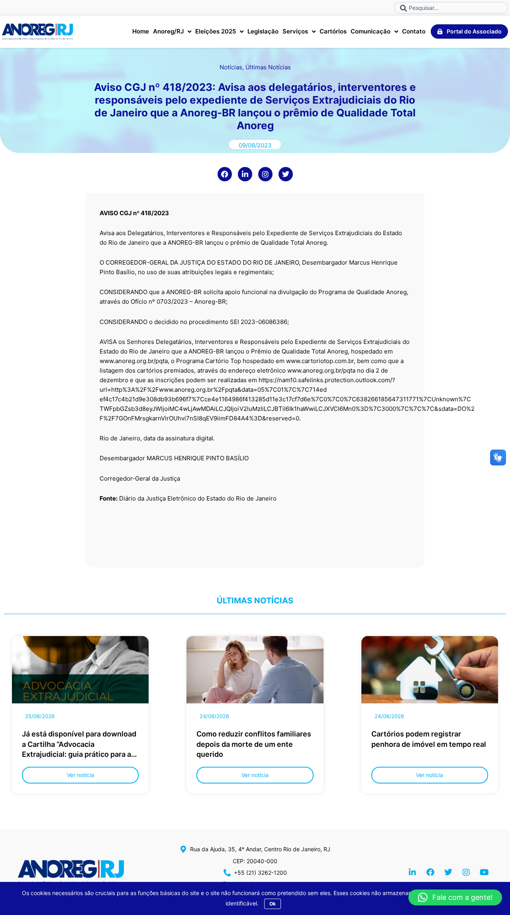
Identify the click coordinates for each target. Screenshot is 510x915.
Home (140, 31)
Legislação (263, 31)
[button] (455, 897)
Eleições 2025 (215, 31)
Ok (272, 904)
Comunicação (370, 31)
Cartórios (333, 31)
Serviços (295, 31)
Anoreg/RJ (168, 31)
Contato (414, 31)
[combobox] (451, 8)
